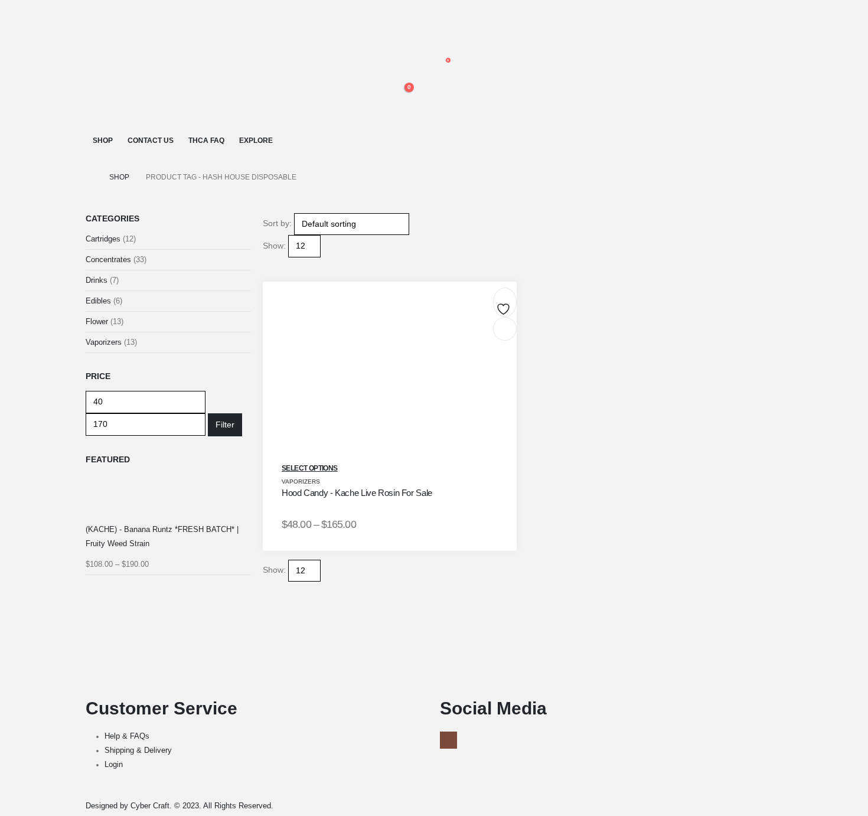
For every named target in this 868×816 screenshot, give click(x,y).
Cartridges (103, 238)
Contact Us (151, 140)
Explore (256, 140)
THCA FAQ (206, 140)
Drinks (96, 280)
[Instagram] (448, 740)
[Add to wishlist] (505, 305)
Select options (310, 468)
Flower (97, 321)
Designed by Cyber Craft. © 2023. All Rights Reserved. (179, 806)
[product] (168, 497)
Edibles (98, 300)
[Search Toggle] (401, 13)
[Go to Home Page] (89, 177)
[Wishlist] (397, 66)
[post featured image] (390, 379)
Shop (103, 140)
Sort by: (277, 223)
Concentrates (108, 259)
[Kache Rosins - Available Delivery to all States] (136, 67)
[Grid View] (268, 264)
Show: (274, 245)
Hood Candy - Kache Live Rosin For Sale (357, 493)
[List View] (278, 264)
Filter (225, 424)
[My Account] (397, 40)
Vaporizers (301, 481)
